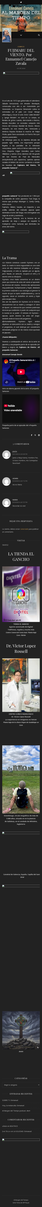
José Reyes (6, 1131)
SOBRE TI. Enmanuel (10, 1100)
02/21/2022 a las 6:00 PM (20, 454)
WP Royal (26, 1203)
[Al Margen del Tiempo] (6, 35)
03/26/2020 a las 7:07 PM (20, 502)
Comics (21, 47)
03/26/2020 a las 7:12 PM (20, 481)
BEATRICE (14, 1126)
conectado (24, 529)
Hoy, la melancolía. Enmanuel (13, 1105)
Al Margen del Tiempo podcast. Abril (16, 1111)
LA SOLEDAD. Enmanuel (22, 1131)
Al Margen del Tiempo (21, 15)
